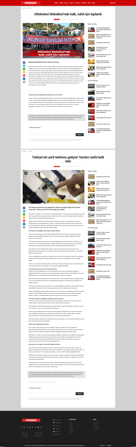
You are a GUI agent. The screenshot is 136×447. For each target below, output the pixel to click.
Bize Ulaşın (58, 434)
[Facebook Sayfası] (22, 427)
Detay (103, 445)
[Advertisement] (12, 30)
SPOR (89, 3)
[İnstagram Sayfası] (28, 427)
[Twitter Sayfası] (25, 427)
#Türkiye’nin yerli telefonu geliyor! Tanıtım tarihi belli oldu (42, 382)
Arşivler (57, 428)
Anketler (96, 424)
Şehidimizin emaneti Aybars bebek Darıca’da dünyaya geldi (103, 105)
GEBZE (61, 3)
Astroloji (96, 430)
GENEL (56, 3)
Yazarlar (57, 425)
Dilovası (78, 3)
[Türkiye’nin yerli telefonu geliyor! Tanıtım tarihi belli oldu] (53, 186)
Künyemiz (58, 431)
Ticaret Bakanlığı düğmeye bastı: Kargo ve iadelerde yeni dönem (103, 29)
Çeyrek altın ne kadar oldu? (103, 42)
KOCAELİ (83, 3)
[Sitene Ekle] (42, 427)
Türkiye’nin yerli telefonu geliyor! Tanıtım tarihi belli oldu (102, 74)
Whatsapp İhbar (38, 434)
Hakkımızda (24, 432)
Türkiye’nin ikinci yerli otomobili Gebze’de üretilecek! (101, 49)
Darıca (66, 3)
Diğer (93, 3)
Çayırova (71, 3)
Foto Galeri (58, 419)
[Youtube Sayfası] (30, 427)
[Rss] (36, 427)
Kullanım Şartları (38, 432)
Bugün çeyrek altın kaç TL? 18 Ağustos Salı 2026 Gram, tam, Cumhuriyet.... (103, 36)
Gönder (79, 134)
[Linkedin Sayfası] (33, 427)
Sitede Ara (96, 423)
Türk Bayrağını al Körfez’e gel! (103, 117)
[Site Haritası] (39, 427)
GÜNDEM (30, 151)
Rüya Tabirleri (97, 428)
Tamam (109, 445)
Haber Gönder (38, 436)
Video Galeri (58, 422)
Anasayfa (24, 8)
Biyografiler (96, 426)
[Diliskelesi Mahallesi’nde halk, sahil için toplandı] (53, 40)
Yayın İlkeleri (25, 434)
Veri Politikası (25, 436)
